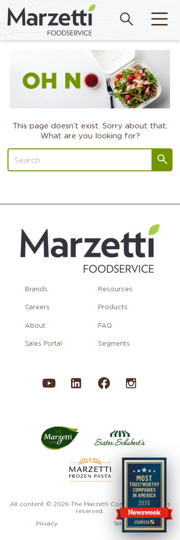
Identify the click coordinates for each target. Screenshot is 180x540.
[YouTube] (49, 388)
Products (113, 307)
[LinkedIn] (76, 388)
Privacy (47, 523)
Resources (115, 289)
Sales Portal (43, 343)
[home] (52, 19)
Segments (114, 343)
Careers (37, 307)
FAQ (105, 325)
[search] (126, 20)
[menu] (159, 20)
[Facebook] (103, 387)
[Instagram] (131, 388)
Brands (36, 289)
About (35, 325)
